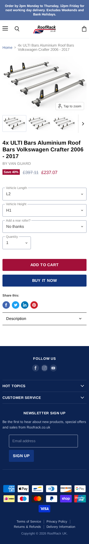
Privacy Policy (56, 521)
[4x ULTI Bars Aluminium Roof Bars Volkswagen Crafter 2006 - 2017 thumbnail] (14, 123)
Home (7, 47)
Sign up (21, 456)
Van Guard (19, 163)
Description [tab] (16, 318)
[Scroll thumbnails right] (82, 124)
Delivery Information (60, 527)
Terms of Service (29, 521)
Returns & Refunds (27, 527)
